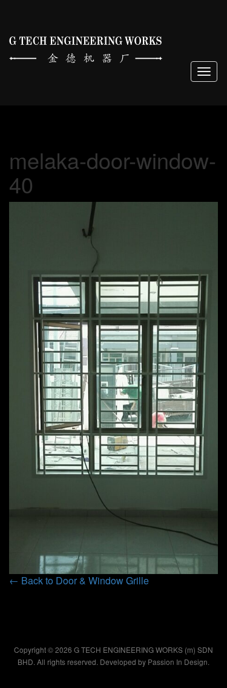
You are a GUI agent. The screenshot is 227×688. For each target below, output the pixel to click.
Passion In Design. (178, 661)
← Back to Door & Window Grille (79, 580)
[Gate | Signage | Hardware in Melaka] (85, 47)
